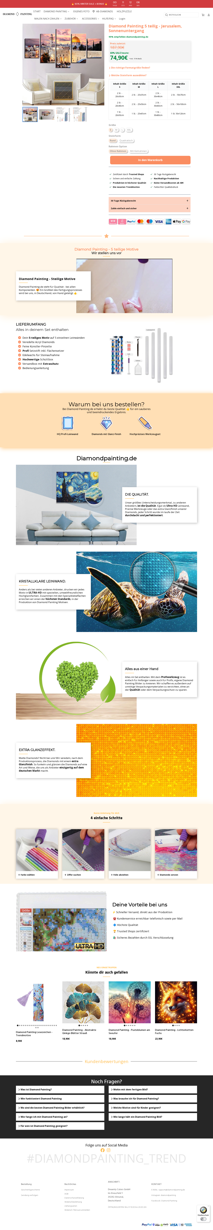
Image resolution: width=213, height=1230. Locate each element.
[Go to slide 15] (46, 1025)
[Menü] (208, 1206)
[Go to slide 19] (54, 1025)
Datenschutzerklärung (74, 1198)
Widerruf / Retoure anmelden (77, 1210)
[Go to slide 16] (48, 1025)
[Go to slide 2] (19, 1025)
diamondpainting (168, 1195)
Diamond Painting (169, 1201)
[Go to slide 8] (31, 1025)
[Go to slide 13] (42, 1025)
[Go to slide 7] (29, 1025)
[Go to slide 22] (38, 1027)
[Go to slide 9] (33, 1025)
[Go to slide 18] (52, 1025)
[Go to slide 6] (27, 1025)
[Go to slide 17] (50, 1025)
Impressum (69, 1190)
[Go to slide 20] (56, 1025)
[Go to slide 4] (23, 1025)
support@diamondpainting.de (172, 1190)
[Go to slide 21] (36, 1027)
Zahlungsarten (70, 1206)
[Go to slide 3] (21, 1025)
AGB (66, 1194)
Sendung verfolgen (29, 1195)
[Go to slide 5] (25, 1025)
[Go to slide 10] (36, 1025)
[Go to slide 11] (38, 1025)
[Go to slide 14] (44, 1025)
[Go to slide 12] (40, 1025)
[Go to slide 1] (17, 1025)
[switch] (203, 1219)
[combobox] (181, 14)
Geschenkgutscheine (30, 1190)
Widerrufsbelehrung (73, 1202)
